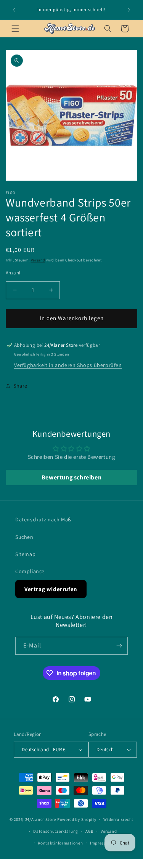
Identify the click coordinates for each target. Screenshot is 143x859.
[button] (15, 28)
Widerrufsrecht (118, 819)
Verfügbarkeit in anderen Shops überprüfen (68, 365)
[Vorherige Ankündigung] (14, 10)
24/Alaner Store (40, 819)
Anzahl (13, 272)
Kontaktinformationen (60, 843)
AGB (89, 831)
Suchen (24, 537)
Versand (38, 260)
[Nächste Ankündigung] (129, 10)
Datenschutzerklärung (55, 831)
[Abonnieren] (119, 646)
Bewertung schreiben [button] (71, 477)
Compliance (30, 571)
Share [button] (20, 385)
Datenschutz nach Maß (43, 519)
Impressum (101, 843)
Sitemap (25, 554)
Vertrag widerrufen (50, 589)
